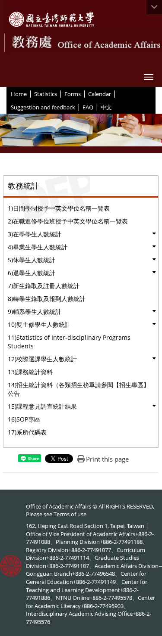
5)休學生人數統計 (31, 260)
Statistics (45, 94)
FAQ (88, 107)
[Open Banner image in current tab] (81, 133)
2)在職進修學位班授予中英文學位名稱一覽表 (68, 221)
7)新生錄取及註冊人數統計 (43, 286)
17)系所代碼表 (27, 432)
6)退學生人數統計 (31, 273)
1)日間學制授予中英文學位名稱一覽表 (59, 208)
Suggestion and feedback (43, 107)
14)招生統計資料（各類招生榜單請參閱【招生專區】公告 (78, 389)
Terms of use (70, 514)
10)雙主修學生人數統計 (39, 324)
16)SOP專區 (24, 419)
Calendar (99, 94)
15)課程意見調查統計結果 (42, 406)
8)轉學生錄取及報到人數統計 (47, 299)
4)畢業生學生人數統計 (37, 247)
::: (8, 93)
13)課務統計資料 (30, 372)
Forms (72, 94)
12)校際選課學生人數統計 (42, 359)
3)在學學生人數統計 (34, 234)
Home (19, 94)
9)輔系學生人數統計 (34, 311)
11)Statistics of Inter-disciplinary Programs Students (69, 341)
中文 (106, 107)
